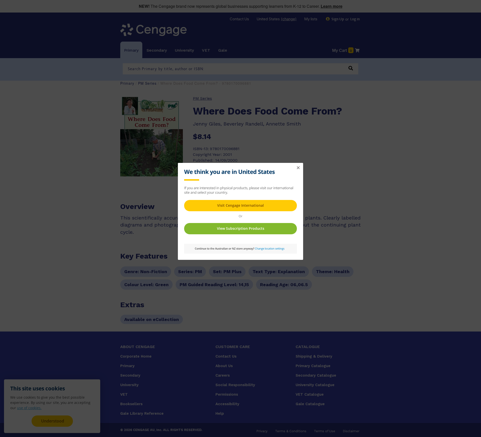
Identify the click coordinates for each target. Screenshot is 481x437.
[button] (298, 167)
